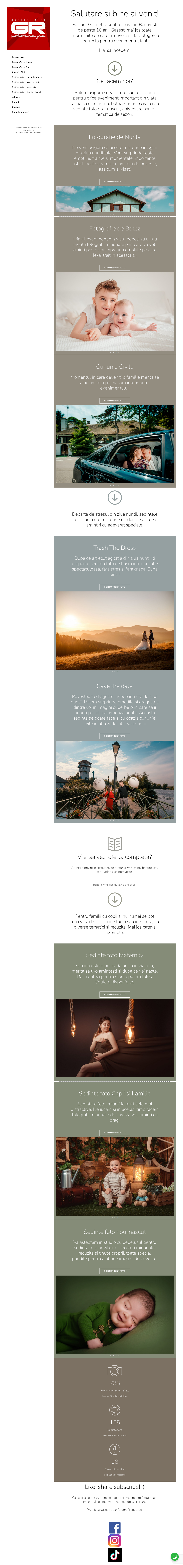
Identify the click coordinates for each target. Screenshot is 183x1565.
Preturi (15, 102)
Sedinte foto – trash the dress (27, 77)
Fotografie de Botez (22, 67)
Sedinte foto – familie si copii (26, 92)
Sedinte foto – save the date (26, 82)
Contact (16, 107)
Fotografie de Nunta (22, 62)
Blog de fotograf (20, 112)
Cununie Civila (19, 72)
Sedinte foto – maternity (24, 87)
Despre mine (18, 57)
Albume (16, 97)
